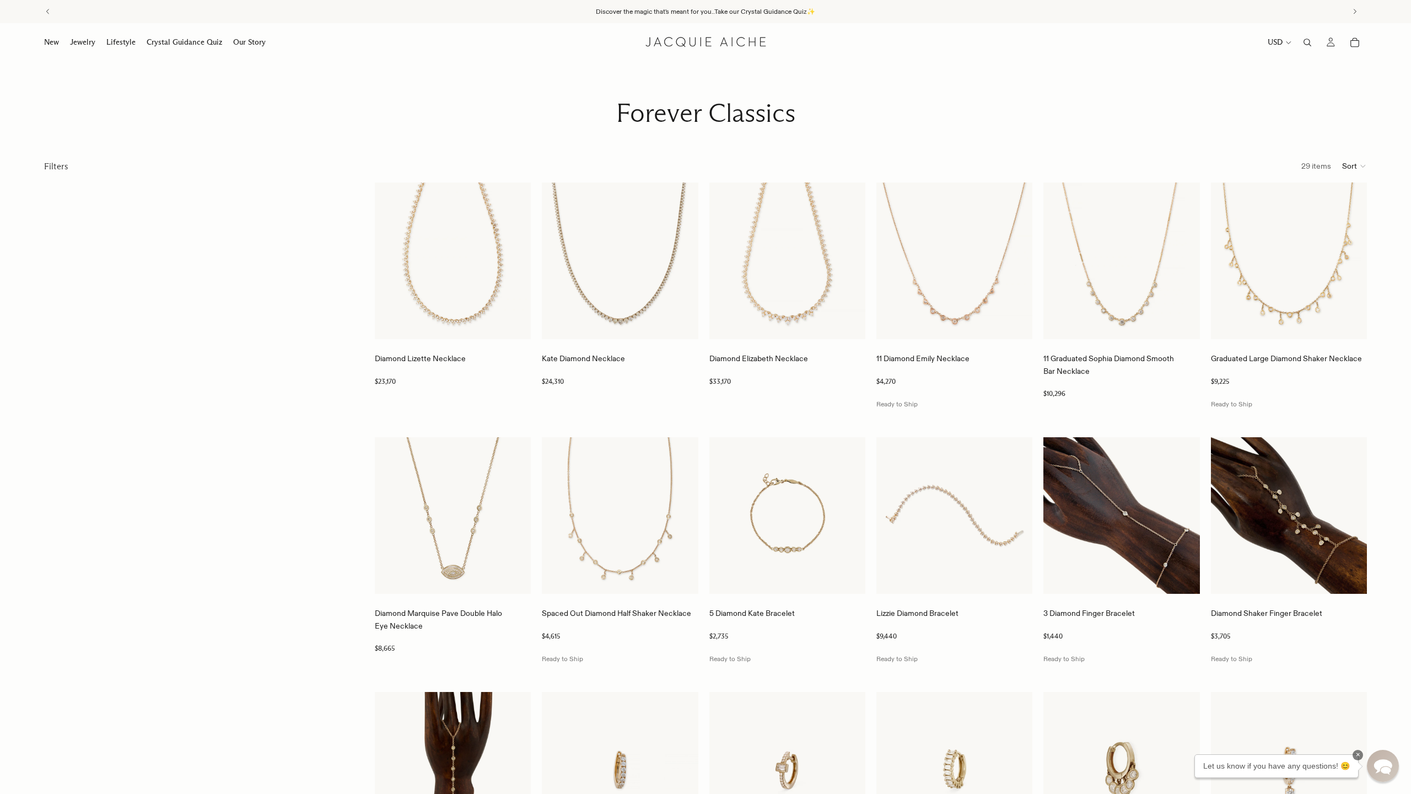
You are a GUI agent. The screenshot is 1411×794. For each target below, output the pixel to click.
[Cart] (1355, 42)
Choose (523, 322)
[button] (1354, 166)
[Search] (1307, 42)
